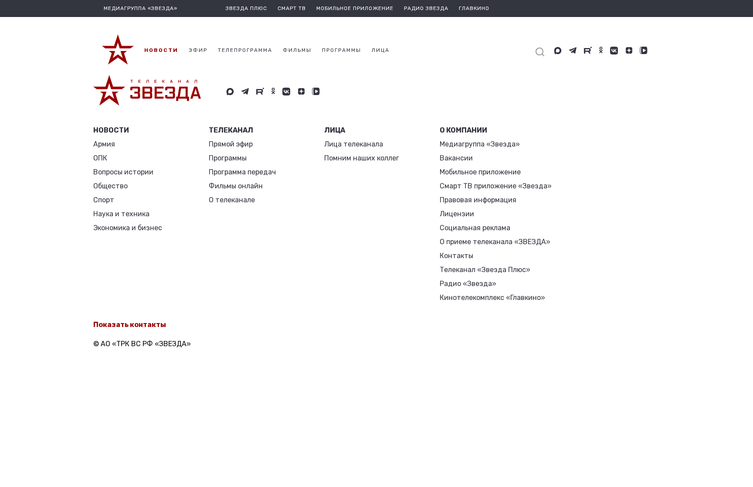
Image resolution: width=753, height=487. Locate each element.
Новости (111, 130)
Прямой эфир (231, 144)
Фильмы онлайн (236, 186)
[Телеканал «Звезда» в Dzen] (629, 50)
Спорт (103, 200)
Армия (104, 144)
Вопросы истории (123, 172)
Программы (228, 158)
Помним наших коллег (361, 158)
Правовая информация (478, 200)
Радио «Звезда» (468, 283)
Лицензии (457, 214)
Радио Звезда (426, 8)
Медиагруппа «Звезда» (480, 144)
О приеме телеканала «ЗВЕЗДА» (495, 242)
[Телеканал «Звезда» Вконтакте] (614, 50)
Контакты (456, 256)
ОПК (100, 158)
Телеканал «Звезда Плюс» (485, 270)
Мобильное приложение (354, 8)
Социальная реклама (475, 228)
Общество (110, 186)
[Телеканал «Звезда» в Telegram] (573, 50)
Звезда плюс (246, 8)
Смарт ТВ (292, 8)
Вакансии (456, 158)
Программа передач (242, 172)
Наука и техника (121, 214)
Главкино (474, 8)
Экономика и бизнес (127, 228)
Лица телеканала (353, 144)
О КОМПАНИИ (463, 130)
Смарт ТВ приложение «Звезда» (496, 186)
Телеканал (231, 130)
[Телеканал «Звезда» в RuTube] (588, 50)
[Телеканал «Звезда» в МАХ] (558, 50)
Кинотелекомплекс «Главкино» (492, 297)
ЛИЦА (334, 130)
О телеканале (232, 200)
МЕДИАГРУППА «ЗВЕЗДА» (140, 8)
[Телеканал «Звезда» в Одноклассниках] (601, 50)
